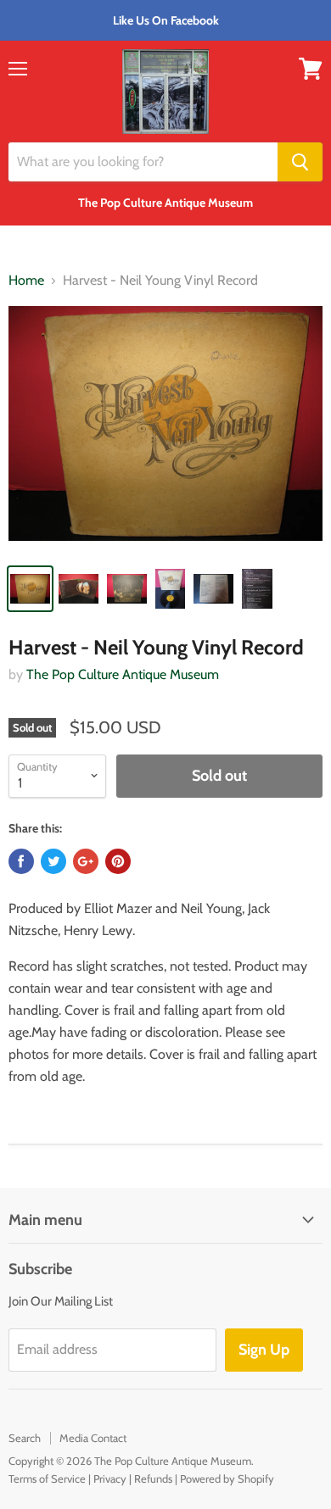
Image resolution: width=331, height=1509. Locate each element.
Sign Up (263, 1349)
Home (26, 280)
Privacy (109, 1478)
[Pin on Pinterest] (118, 861)
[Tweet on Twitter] (53, 861)
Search (24, 1438)
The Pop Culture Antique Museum (122, 674)
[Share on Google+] (85, 861)
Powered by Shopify (227, 1478)
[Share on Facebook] (21, 861)
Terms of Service (47, 1478)
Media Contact (92, 1438)
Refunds (153, 1478)
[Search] (300, 161)
